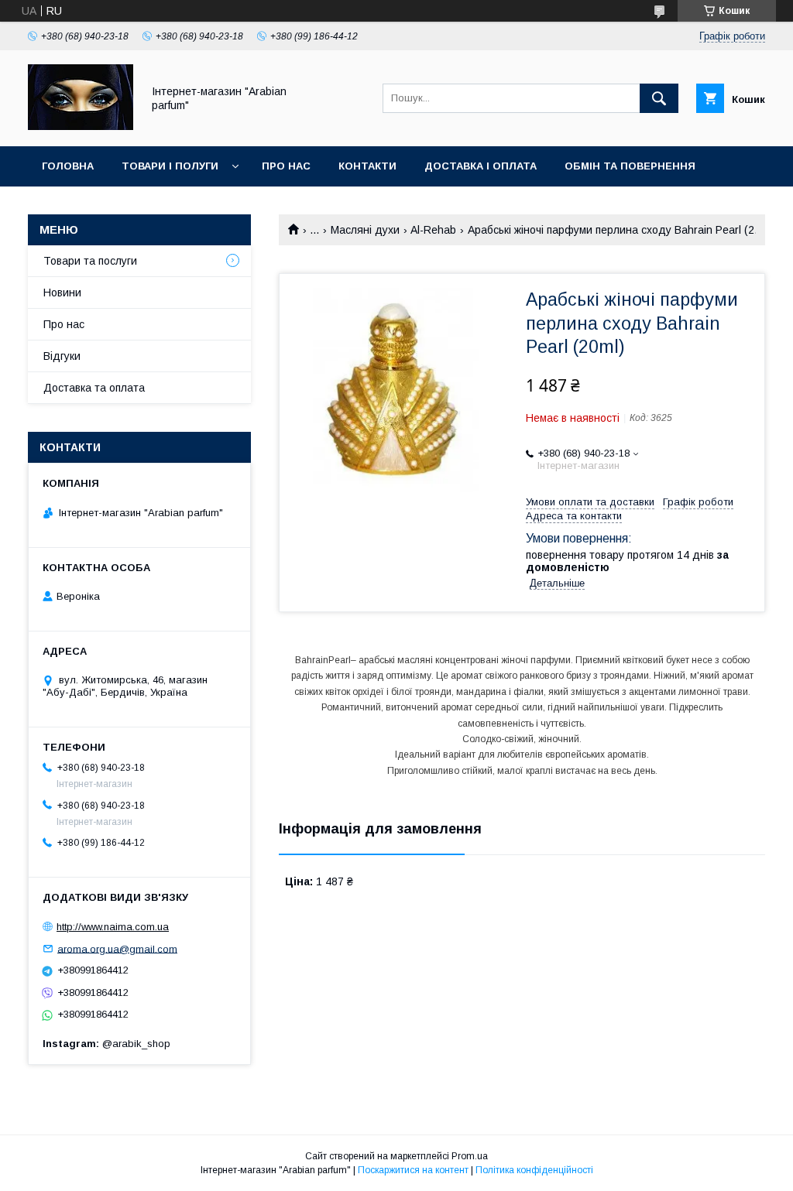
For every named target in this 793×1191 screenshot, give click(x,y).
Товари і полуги (170, 166)
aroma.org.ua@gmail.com (117, 948)
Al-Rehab (433, 230)
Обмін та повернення (630, 166)
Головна (68, 166)
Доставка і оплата (480, 166)
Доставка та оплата (94, 388)
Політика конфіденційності (534, 1170)
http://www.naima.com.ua (113, 927)
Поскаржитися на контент (413, 1170)
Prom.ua (469, 1156)
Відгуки (62, 356)
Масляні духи (365, 230)
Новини (62, 292)
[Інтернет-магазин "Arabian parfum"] (80, 126)
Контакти (367, 166)
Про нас (286, 166)
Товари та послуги (90, 261)
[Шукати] (659, 98)
